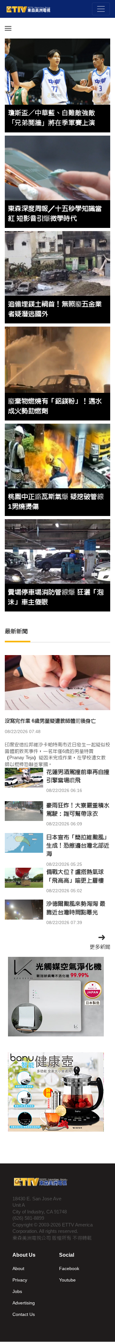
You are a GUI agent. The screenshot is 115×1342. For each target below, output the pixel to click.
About (18, 1268)
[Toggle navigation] (101, 9)
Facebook (69, 1268)
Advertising (23, 1302)
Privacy (19, 1279)
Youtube (67, 1279)
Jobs (17, 1291)
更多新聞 (100, 947)
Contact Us (23, 1314)
